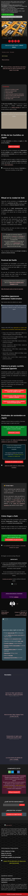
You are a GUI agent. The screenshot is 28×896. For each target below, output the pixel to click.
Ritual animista (5, 59)
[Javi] (12, 603)
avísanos (16, 597)
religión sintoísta (15, 107)
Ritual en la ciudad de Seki (11, 91)
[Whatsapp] (7, 838)
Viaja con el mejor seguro (11, 45)
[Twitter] (19, 838)
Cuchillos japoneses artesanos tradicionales (14, 94)
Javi (17, 603)
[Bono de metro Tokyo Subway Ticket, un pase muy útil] (14, 706)
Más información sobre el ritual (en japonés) (12, 289)
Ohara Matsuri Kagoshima (5, 613)
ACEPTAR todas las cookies (8, 14)
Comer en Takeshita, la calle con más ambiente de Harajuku (21, 614)
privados (12, 638)
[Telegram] (12, 41)
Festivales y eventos (5, 52)
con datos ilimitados (13, 643)
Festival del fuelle (9, 92)
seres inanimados (9, 164)
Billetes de (8, 655)
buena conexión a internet (14, 501)
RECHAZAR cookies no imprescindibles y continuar (12, 16)
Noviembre (12, 52)
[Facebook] (18, 41)
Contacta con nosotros (7, 579)
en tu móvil (13, 657)
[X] (15, 41)
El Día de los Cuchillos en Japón (12, 89)
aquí (19, 641)
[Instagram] (11, 838)
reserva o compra (11, 452)
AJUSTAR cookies (6, 19)
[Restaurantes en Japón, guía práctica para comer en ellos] (14, 727)
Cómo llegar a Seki (9, 98)
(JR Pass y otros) (11, 653)
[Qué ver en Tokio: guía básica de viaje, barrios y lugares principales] (14, 684)
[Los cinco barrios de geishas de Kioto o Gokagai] (14, 749)
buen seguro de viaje (18, 499)
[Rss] (22, 838)
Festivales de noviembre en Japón (12, 97)
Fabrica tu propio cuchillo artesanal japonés (14, 95)
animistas (21, 236)
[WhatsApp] (9, 41)
